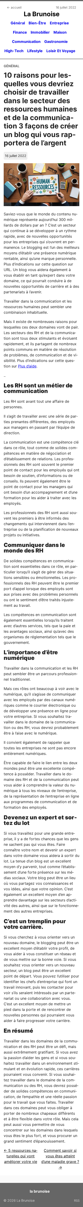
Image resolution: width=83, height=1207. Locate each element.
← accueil (14, 7)
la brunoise (40, 1191)
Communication (26, 41)
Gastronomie (56, 41)
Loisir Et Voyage (60, 50)
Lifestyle (35, 50)
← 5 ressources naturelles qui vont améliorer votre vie (20, 1156)
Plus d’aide (27, 366)
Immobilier (40, 32)
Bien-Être (37, 23)
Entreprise (59, 23)
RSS (77, 1200)
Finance (20, 32)
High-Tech (14, 50)
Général (18, 23)
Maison (60, 32)
